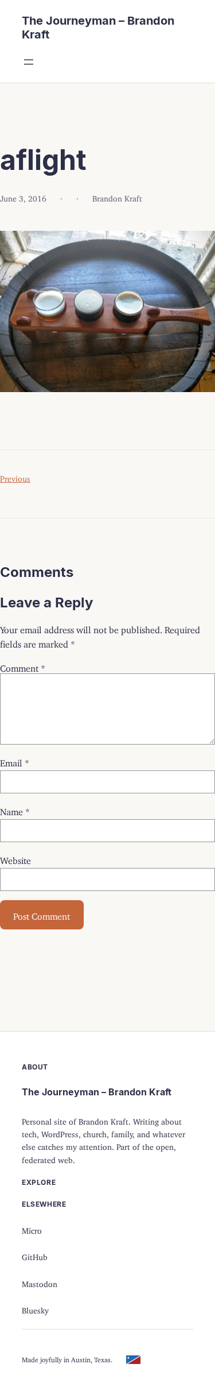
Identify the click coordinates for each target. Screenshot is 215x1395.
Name (15, 809)
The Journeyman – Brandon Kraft (96, 1092)
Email (14, 760)
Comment (22, 665)
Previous (15, 477)
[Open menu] (29, 62)
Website (15, 858)
